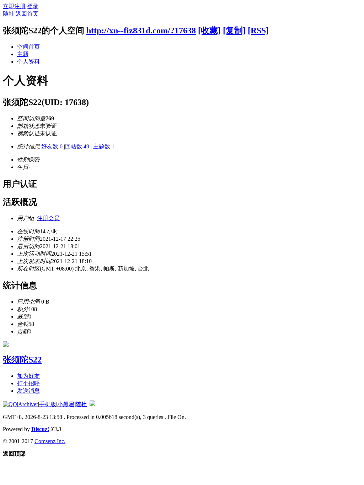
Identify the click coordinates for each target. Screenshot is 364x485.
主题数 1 (103, 146)
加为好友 (28, 376)
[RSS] (258, 30)
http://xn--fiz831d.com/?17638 (141, 30)
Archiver (28, 404)
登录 (32, 6)
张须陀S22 (22, 359)
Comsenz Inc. (49, 441)
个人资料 (28, 62)
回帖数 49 (77, 146)
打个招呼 (28, 383)
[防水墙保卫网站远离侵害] (92, 404)
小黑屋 (65, 404)
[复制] (234, 30)
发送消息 (28, 391)
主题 (22, 54)
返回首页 (27, 14)
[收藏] (209, 30)
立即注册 (14, 6)
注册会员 (48, 218)
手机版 (47, 404)
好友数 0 (52, 146)
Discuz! (40, 429)
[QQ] (10, 404)
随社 (8, 14)
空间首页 (28, 47)
